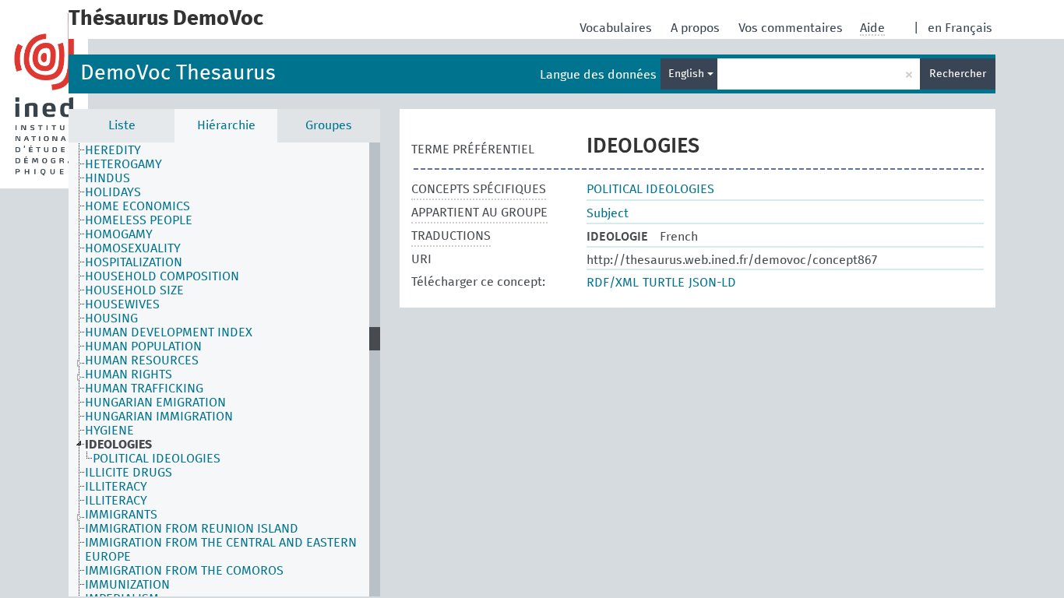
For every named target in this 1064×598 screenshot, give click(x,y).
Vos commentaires (792, 28)
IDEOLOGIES (118, 444)
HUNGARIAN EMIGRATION (155, 402)
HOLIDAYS (113, 192)
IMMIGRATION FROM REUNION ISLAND (191, 528)
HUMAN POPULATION (143, 346)
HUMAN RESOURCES (142, 360)
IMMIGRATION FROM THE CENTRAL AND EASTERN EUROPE (221, 549)
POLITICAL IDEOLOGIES (156, 458)
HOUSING (111, 318)
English (687, 74)
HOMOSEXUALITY (133, 248)
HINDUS (107, 178)
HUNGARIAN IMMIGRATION (159, 416)
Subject (608, 213)
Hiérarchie (226, 125)
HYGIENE (109, 430)
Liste (122, 125)
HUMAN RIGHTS (128, 374)
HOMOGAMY (119, 234)
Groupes (328, 125)
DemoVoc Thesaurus (178, 73)
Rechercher (957, 74)
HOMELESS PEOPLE (138, 220)
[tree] (224, 369)
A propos (697, 28)
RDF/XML (613, 282)
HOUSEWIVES (122, 304)
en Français (960, 28)
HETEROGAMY (123, 164)
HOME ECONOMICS (137, 206)
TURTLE (664, 282)
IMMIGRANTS (121, 514)
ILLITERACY (116, 486)
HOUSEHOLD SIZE (134, 290)
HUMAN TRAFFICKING (144, 388)
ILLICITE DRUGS (128, 472)
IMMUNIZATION (127, 585)
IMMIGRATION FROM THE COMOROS (184, 571)
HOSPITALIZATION (133, 262)
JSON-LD (712, 282)
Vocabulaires (617, 28)
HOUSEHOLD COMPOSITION (162, 276)
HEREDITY (113, 150)
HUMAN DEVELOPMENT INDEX (168, 332)
